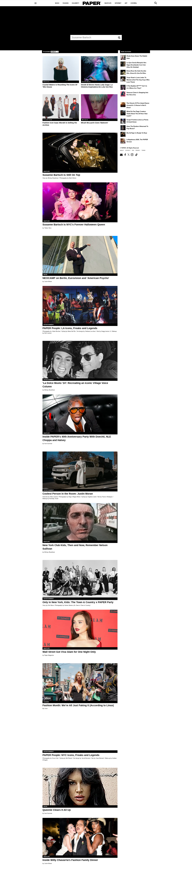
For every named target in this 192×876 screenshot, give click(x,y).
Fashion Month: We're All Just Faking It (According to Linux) (78, 705)
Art (126, 3)
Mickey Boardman (49, 390)
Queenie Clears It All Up (56, 809)
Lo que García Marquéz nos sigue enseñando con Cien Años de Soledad (136, 65)
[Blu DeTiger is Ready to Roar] (123, 134)
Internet (118, 3)
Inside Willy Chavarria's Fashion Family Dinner (70, 860)
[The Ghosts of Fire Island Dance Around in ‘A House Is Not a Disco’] (123, 104)
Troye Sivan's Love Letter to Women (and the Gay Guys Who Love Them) (138, 80)
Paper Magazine (49, 655)
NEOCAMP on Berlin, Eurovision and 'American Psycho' (75, 278)
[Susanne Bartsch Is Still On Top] (80, 151)
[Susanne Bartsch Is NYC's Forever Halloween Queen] (80, 201)
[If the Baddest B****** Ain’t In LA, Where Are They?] (123, 87)
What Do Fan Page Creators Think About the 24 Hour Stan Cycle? (137, 114)
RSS (133, 150)
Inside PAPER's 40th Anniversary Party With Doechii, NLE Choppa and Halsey (76, 438)
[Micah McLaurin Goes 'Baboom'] (99, 106)
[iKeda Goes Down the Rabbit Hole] (123, 57)
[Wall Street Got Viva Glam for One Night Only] (80, 628)
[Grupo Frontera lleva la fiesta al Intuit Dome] (123, 121)
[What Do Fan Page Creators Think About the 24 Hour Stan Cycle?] (123, 112)
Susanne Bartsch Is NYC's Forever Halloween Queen (73, 224)
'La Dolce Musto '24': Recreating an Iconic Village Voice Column (75, 385)
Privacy (138, 150)
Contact (127, 150)
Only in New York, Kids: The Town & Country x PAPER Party (77, 602)
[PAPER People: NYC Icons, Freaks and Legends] (80, 731)
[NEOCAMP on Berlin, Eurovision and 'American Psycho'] (80, 254)
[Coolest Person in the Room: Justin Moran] (80, 470)
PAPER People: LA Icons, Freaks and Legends (69, 328)
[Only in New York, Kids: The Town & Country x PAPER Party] (80, 578)
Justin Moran (48, 281)
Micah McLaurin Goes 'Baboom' (94, 123)
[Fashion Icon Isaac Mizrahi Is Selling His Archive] (60, 106)
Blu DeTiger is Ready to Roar (136, 133)
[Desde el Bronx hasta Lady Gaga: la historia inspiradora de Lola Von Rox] (99, 68)
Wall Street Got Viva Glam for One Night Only (69, 651)
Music (57, 3)
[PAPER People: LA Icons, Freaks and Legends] (80, 304)
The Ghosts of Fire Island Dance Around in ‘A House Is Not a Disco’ (137, 105)
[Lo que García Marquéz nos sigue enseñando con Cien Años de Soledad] (123, 64)
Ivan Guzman (48, 443)
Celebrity (75, 3)
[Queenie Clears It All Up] (80, 786)
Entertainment (49, 324)
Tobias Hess (48, 228)
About (122, 150)
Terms (143, 150)
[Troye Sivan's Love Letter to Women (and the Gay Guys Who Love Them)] (123, 78)
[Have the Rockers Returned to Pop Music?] (123, 127)
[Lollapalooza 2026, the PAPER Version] (123, 140)
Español (134, 3)
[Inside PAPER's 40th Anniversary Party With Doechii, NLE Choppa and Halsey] (80, 413)
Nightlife (107, 3)
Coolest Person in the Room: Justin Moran (67, 493)
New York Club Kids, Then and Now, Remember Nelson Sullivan (75, 547)
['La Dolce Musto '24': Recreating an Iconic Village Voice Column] (80, 359)
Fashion (65, 3)
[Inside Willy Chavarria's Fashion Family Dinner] (80, 836)
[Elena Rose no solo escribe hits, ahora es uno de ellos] (123, 72)
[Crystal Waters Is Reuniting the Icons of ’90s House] (60, 68)
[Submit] (119, 37)
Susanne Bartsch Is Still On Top (61, 174)
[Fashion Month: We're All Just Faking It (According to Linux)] (80, 682)
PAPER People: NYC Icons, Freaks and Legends (70, 755)
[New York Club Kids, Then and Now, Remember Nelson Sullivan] (80, 521)
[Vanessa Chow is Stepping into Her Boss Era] (123, 93)
